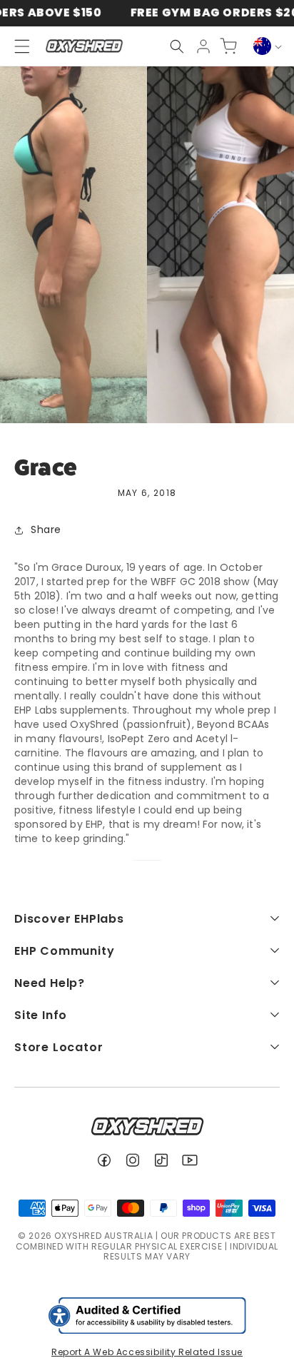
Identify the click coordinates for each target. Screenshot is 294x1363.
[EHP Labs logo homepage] (83, 46)
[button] (177, 46)
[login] (203, 46)
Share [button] (46, 529)
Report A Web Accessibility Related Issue (147, 1352)
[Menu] (15, 46)
